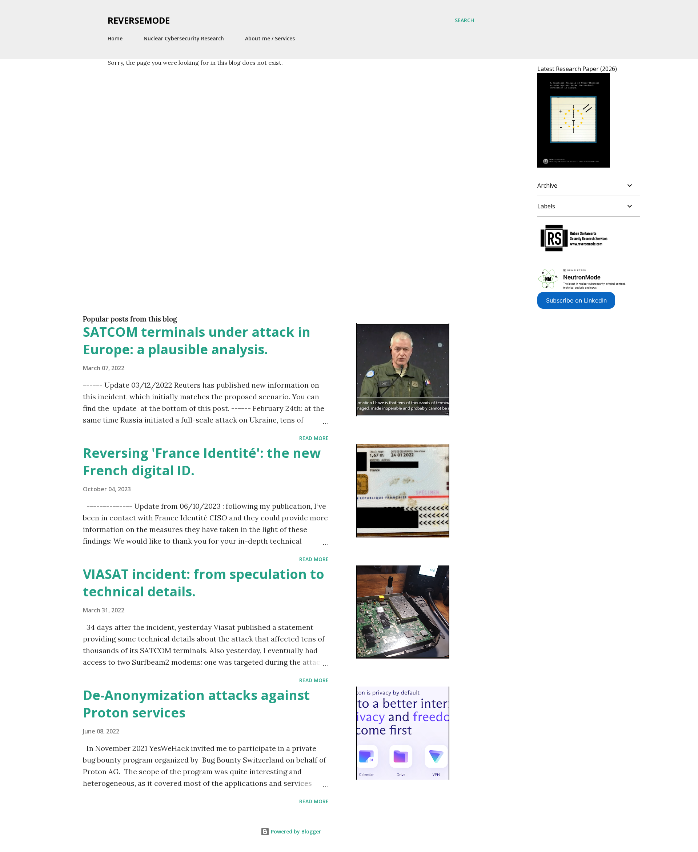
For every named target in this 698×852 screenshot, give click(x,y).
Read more (314, 438)
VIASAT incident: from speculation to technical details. (203, 582)
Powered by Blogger (295, 831)
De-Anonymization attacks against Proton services (196, 703)
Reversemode (139, 20)
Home (115, 38)
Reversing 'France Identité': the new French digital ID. (202, 461)
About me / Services (270, 38)
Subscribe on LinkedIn (576, 300)
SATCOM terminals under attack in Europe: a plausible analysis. (196, 340)
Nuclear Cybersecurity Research (184, 38)
